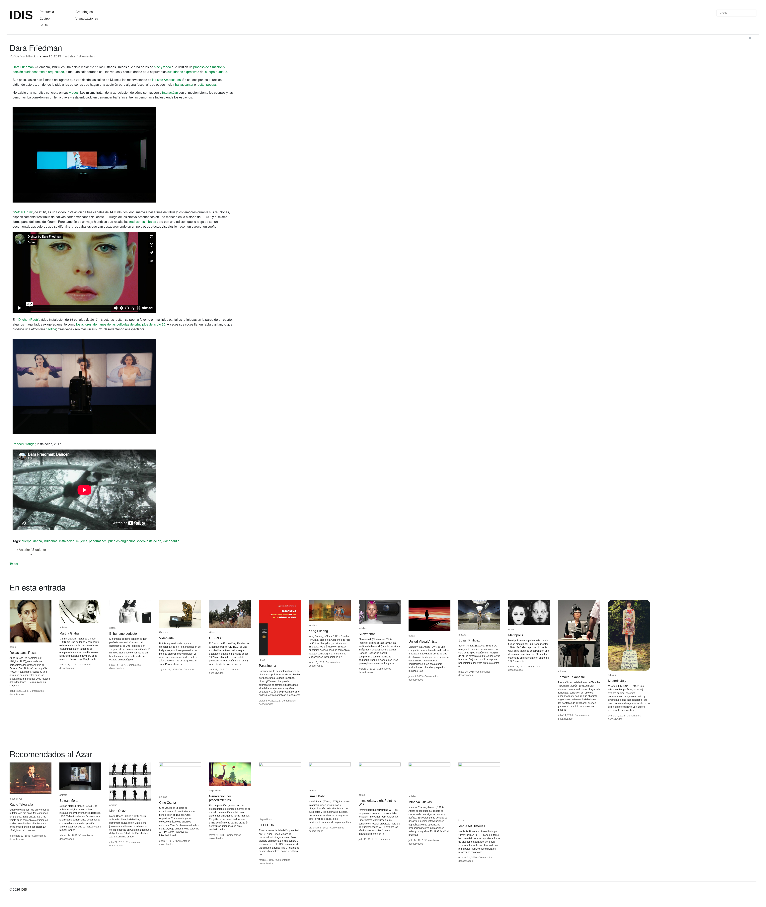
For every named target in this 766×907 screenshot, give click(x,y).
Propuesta (46, 12)
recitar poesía (206, 84)
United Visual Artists (423, 641)
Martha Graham (70, 633)
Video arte (166, 638)
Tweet (14, 563)
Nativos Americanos (166, 79)
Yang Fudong (318, 631)
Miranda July (617, 681)
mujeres (81, 541)
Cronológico (84, 12)
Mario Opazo (118, 811)
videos (74, 92)
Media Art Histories (471, 826)
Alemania (86, 56)
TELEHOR (266, 825)
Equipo (44, 18)
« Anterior (23, 549)
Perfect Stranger (24, 444)
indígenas (50, 541)
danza (37, 541)
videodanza (171, 541)
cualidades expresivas (183, 71)
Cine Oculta (167, 802)
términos (164, 632)
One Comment (186, 669)
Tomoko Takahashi (571, 677)
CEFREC (216, 638)
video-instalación (149, 541)
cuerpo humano (216, 71)
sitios (212, 632)
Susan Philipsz (469, 640)
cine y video (162, 67)
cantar (189, 84)
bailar (179, 84)
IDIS (21, 15)
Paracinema (267, 665)
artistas (70, 56)
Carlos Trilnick (25, 56)
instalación (66, 541)
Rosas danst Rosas (23, 652)
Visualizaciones (86, 18)
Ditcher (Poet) (28, 319)
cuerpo (27, 541)
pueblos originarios (121, 541)
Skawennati (367, 634)
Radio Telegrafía (21, 804)
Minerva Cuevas (420, 802)
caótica (51, 329)
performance (98, 541)
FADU (43, 25)
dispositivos (16, 799)
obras (13, 647)
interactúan (170, 92)
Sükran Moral (68, 800)
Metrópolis (515, 635)
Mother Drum (23, 212)
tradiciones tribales (142, 221)
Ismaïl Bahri (317, 796)
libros (262, 660)
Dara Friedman (23, 67)
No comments (382, 839)
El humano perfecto (123, 633)
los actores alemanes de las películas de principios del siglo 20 (120, 324)
